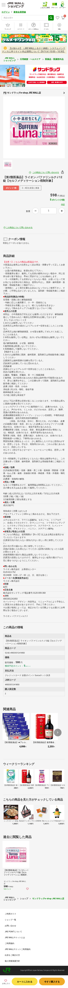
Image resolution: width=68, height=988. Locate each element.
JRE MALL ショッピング (9, 59)
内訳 (63, 204)
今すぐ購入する (52, 981)
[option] (34, 127)
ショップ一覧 (10, 920)
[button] (58, 733)
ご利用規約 (9, 943)
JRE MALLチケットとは (15, 937)
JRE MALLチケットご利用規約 (18, 949)
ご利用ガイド (10, 914)
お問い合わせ (10, 926)
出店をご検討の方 (12, 955)
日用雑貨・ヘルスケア (30, 59)
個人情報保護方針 (12, 961)
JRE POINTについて (13, 932)
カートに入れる (24, 981)
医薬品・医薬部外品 (54, 59)
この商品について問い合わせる (45, 172)
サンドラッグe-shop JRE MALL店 (24, 92)
